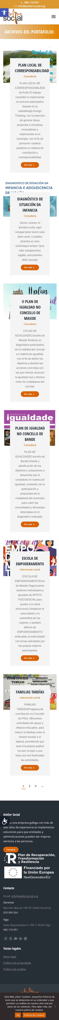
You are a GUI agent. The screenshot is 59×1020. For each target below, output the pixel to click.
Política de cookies (14, 969)
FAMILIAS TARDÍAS (30, 692)
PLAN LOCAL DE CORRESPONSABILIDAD (32, 67)
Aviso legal (9, 956)
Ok (18, 1015)
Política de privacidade (17, 963)
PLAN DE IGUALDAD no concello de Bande (30, 433)
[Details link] (30, 53)
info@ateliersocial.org (31, 6)
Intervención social (30, 569)
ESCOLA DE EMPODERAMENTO (30, 560)
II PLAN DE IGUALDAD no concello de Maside (30, 310)
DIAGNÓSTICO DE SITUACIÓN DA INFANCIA (30, 204)
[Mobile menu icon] (53, 17)
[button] (4, 12)
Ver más (28, 164)
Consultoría (30, 76)
